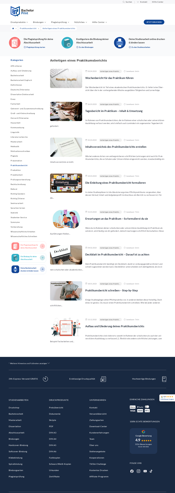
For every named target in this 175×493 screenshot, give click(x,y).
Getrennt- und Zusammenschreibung (27, 108)
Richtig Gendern (18, 194)
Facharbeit (15, 104)
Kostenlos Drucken (98, 470)
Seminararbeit (17, 203)
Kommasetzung (17, 127)
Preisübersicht (56, 407)
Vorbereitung (17, 227)
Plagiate (14, 156)
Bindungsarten (16, 470)
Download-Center (98, 426)
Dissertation (15, 426)
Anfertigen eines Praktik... (110, 71)
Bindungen (38, 22)
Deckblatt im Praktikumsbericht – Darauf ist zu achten (117, 254)
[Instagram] (138, 471)
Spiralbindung (15, 464)
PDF (51, 426)
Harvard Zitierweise (20, 118)
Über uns (93, 445)
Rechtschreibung (18, 184)
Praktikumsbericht (19, 165)
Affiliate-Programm (98, 476)
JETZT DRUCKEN (154, 22)
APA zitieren (16, 66)
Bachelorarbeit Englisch (21, 80)
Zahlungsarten (96, 420)
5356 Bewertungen (143, 444)
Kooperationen (96, 457)
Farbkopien (54, 457)
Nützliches (79, 22)
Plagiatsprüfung (59, 22)
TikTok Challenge (97, 464)
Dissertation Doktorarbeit (22, 94)
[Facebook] (132, 471)
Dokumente (54, 414)
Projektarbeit (17, 175)
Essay (13, 99)
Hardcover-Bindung (18, 445)
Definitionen (16, 85)
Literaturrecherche (19, 137)
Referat (14, 189)
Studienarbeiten (18, 400)
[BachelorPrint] (22, 15)
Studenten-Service (19, 217)
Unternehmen (97, 400)
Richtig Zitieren (18, 198)
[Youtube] (145, 471)
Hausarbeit (15, 123)
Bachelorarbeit (17, 75)
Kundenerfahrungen (99, 432)
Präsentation (16, 161)
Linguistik (15, 132)
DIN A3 (52, 432)
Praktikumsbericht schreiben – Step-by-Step (111, 290)
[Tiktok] (151, 471)
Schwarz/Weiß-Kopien (60, 464)
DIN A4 (52, 439)
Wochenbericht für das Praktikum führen (109, 77)
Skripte (52, 420)
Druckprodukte (18, 22)
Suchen (129, 2)
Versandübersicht (98, 414)
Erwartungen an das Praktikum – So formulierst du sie (116, 218)
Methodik (15, 146)
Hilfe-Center (157, 2)
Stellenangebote (97, 451)
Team (91, 439)
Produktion (16, 170)
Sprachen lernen (18, 208)
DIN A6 (52, 451)
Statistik (14, 213)
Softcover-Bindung (18, 451)
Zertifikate (54, 476)
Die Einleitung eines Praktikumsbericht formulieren (115, 182)
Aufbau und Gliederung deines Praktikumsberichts (114, 326)
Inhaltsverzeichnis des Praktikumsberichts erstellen (115, 146)
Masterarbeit (16, 142)
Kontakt (143, 2)
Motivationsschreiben (20, 151)
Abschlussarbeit (16, 432)
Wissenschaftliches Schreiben (24, 236)
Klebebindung (15, 457)
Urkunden (54, 470)
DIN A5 (52, 445)
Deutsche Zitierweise (20, 90)
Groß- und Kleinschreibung (23, 113)
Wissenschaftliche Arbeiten (23, 232)
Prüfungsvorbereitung (20, 179)
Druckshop (14, 407)
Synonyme (15, 222)
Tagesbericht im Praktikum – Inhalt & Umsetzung (114, 110)
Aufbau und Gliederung (21, 71)
